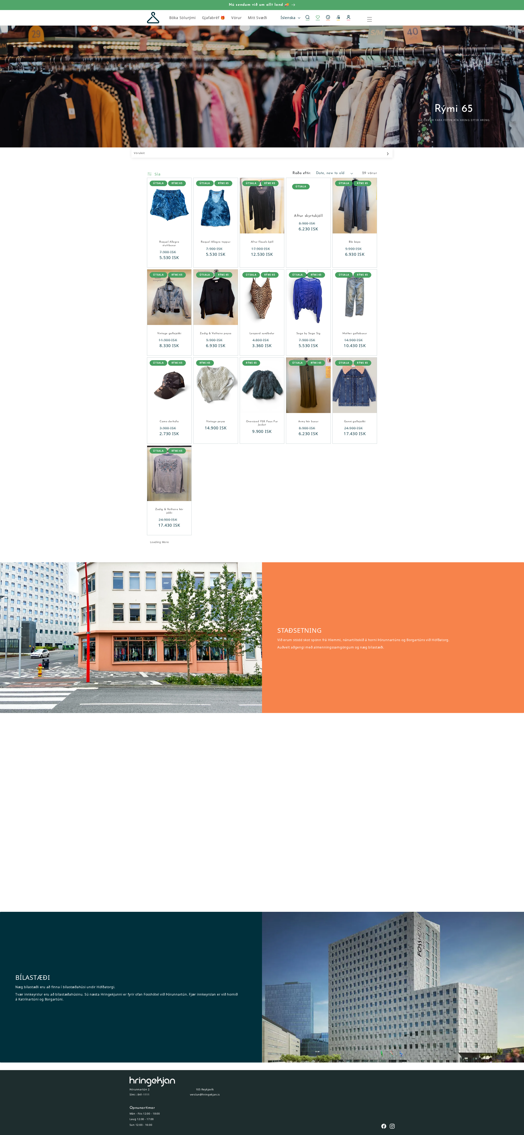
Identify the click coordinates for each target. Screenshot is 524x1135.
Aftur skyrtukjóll (308, 216)
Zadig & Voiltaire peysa (215, 333)
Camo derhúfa (169, 421)
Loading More (159, 542)
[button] (328, 18)
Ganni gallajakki (355, 421)
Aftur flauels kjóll (262, 242)
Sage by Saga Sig (308, 333)
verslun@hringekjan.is (205, 1094)
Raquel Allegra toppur (216, 242)
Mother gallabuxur (354, 333)
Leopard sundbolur (262, 333)
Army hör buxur (308, 421)
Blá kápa (355, 242)
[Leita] (308, 18)
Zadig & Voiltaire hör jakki (169, 511)
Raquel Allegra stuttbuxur (169, 244)
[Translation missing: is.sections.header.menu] (372, 18)
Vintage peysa (215, 421)
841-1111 (144, 1094)
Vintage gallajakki (169, 333)
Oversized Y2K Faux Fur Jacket (262, 423)
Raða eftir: (301, 173)
